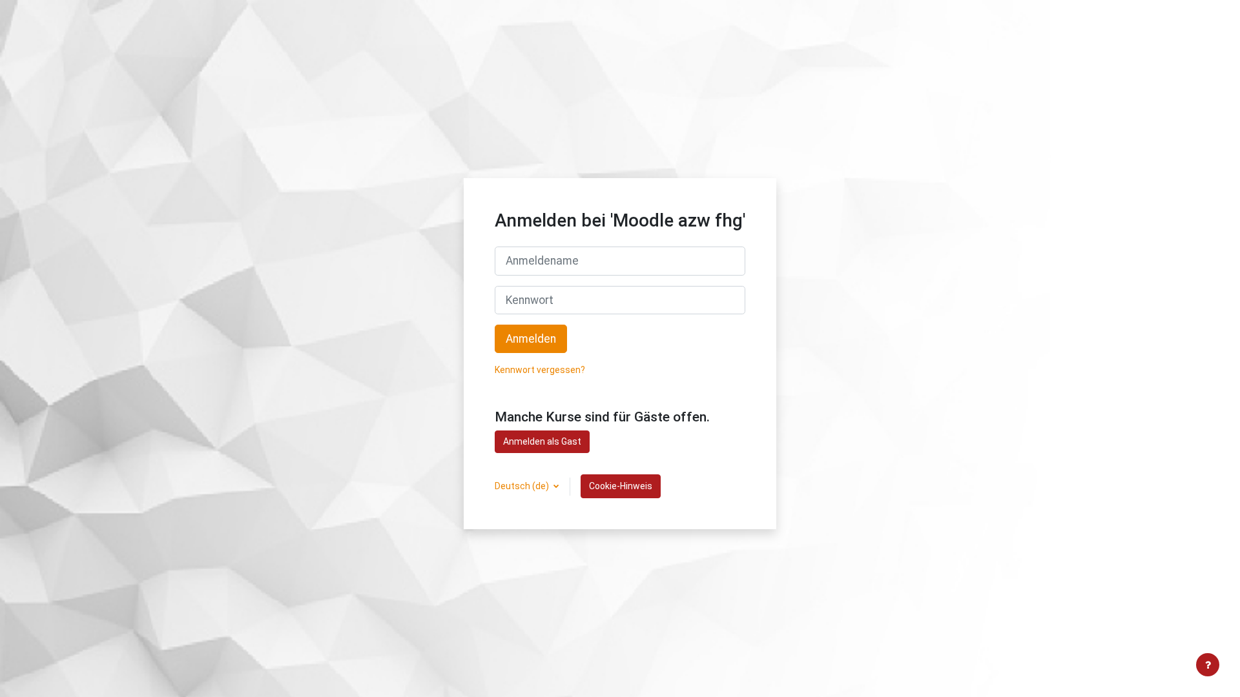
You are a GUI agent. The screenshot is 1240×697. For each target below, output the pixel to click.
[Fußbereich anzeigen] (1207, 664)
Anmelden (531, 338)
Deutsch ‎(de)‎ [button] (523, 486)
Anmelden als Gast (542, 441)
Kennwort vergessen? (540, 370)
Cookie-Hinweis (620, 486)
